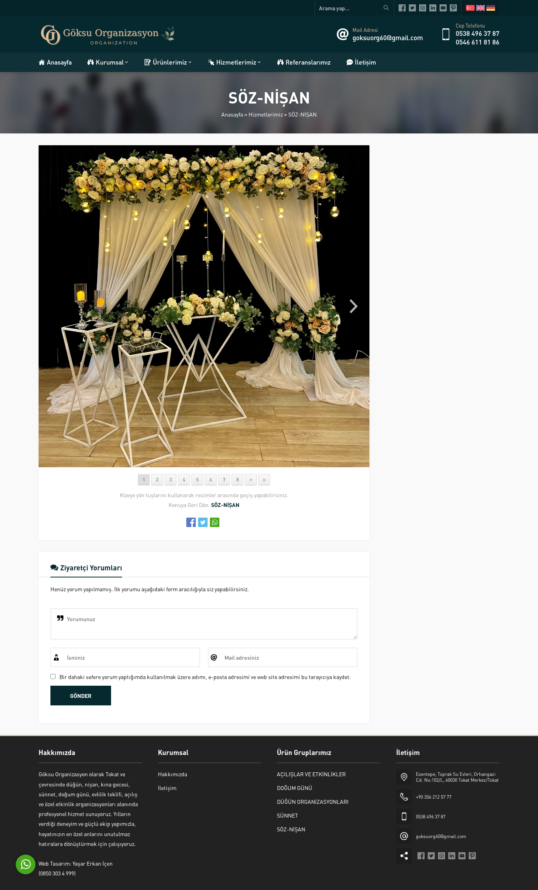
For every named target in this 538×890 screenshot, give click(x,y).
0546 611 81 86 (477, 41)
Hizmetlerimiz (266, 114)
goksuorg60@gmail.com (387, 37)
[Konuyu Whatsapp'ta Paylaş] (214, 522)
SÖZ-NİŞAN (302, 114)
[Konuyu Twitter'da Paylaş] (203, 522)
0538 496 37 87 (477, 33)
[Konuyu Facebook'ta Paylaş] (191, 522)
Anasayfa (232, 114)
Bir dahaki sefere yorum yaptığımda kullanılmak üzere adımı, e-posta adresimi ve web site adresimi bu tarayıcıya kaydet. (205, 676)
